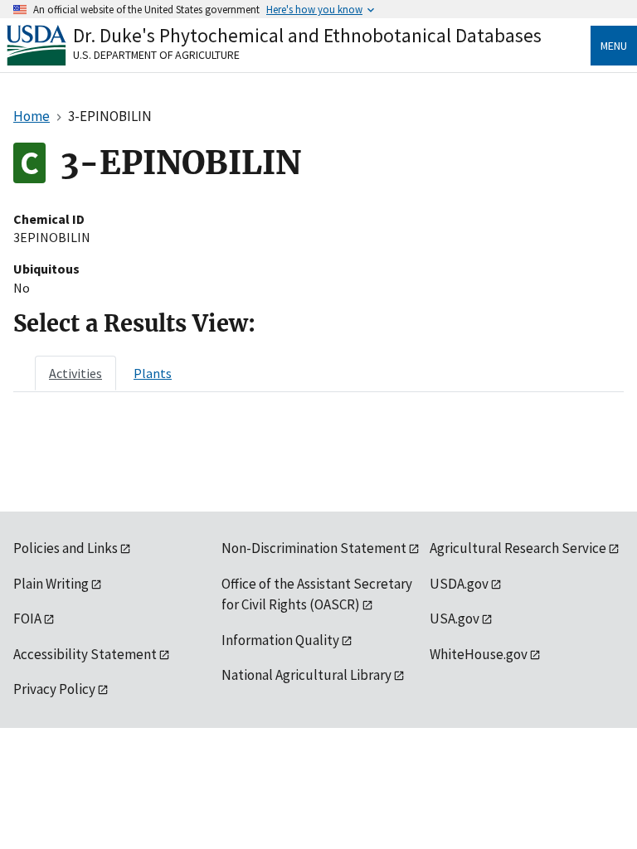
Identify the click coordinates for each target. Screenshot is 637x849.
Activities (75, 373)
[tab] (75, 373)
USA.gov (454, 618)
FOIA (27, 618)
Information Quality (280, 640)
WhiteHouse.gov (479, 654)
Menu (614, 45)
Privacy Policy (54, 689)
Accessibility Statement (85, 654)
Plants (153, 373)
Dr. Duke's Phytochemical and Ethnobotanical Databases (307, 35)
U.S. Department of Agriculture (156, 54)
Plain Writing (51, 584)
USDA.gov (459, 584)
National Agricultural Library (306, 675)
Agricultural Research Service (518, 548)
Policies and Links (65, 548)
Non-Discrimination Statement (313, 548)
